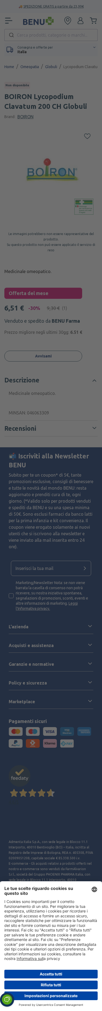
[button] (7, 1000)
